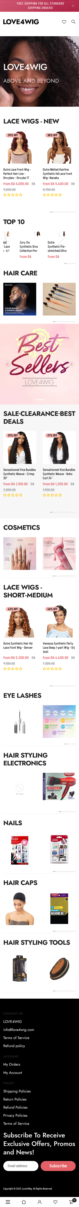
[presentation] (7, 364)
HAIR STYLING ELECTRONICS (25, 759)
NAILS (12, 823)
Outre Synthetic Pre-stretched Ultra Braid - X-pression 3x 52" (57, 250)
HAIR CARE (20, 273)
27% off (52, 436)
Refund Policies (15, 1107)
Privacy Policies (15, 1115)
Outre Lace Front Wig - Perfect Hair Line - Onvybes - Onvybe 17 (17, 173)
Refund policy (14, 1046)
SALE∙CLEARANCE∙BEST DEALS (39, 417)
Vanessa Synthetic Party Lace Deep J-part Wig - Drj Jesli (59, 647)
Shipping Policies (17, 1091)
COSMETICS (21, 527)
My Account (12, 1072)
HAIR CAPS (20, 883)
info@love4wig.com (18, 1029)
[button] (13, 195)
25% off (13, 436)
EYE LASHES (22, 695)
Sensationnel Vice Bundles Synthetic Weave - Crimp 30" (19, 474)
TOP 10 (14, 222)
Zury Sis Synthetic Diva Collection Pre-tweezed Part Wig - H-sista (29, 250)
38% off (52, 135)
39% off (13, 135)
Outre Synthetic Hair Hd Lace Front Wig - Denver (18, 645)
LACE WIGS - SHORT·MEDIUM (28, 591)
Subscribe (58, 1166)
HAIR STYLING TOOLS (36, 942)
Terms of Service (16, 1038)
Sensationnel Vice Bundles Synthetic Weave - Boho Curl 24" (59, 474)
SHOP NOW (40, 397)
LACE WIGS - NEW (31, 121)
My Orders (11, 1064)
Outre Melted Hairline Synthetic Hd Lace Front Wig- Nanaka (57, 173)
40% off (52, 609)
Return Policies (15, 1099)
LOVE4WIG (12, 1021)
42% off (13, 609)
